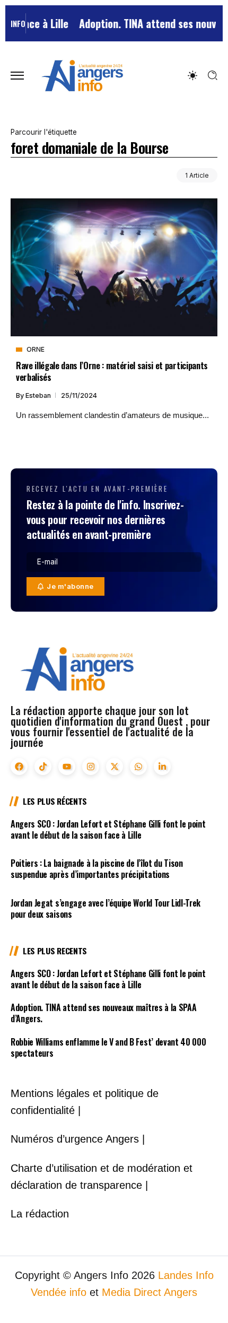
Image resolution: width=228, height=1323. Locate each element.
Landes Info (186, 1275)
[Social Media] (19, 766)
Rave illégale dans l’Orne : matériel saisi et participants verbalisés (112, 371)
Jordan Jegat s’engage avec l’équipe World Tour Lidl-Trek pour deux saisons (105, 908)
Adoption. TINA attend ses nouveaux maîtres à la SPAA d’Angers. (103, 1013)
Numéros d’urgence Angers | (78, 1139)
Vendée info (58, 1292)
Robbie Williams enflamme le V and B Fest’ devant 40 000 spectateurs (108, 1047)
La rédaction (40, 1214)
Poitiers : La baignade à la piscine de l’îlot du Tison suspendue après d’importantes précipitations (97, 869)
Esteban (38, 395)
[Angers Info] (82, 75)
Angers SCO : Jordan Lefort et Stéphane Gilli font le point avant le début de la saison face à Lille (108, 829)
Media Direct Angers (149, 1292)
